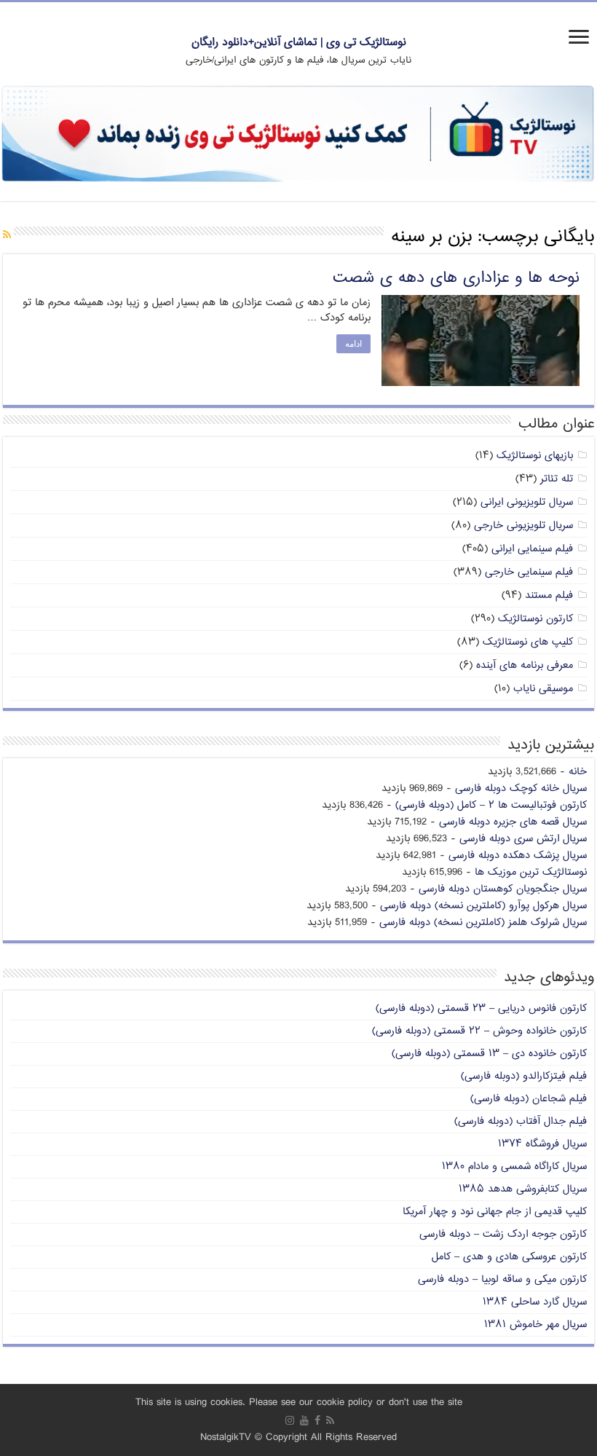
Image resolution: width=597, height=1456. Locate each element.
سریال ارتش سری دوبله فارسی (523, 839)
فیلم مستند (549, 595)
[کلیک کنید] (298, 135)
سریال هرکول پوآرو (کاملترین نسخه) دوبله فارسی (483, 906)
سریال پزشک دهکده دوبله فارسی (517, 855)
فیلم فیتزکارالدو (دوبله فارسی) (524, 1076)
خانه (578, 772)
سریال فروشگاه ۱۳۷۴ (542, 1144)
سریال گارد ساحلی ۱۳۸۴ (535, 1302)
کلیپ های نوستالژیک (528, 642)
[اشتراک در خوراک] (7, 235)
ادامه (353, 344)
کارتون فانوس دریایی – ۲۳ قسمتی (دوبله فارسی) (481, 1008)
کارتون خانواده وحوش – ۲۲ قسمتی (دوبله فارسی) (479, 1031)
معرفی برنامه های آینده (524, 665)
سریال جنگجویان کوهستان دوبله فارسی (503, 889)
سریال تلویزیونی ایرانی (527, 502)
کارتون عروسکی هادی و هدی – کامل (509, 1257)
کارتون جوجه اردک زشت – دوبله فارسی (503, 1234)
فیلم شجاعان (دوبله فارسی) (528, 1099)
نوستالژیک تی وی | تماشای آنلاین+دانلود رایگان (298, 42)
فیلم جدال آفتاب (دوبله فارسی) (520, 1121)
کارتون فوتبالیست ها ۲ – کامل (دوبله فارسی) (491, 805)
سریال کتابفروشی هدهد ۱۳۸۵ (523, 1189)
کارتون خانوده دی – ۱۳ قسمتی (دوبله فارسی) (489, 1053)
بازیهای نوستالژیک (535, 455)
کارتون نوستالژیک (535, 619)
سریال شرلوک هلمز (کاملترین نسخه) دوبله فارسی (483, 922)
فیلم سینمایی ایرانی (532, 549)
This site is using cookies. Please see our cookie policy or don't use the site (298, 1402)
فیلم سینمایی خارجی (529, 572)
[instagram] (290, 1420)
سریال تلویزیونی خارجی (523, 525)
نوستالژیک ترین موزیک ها (531, 872)
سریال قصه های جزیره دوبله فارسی (513, 822)
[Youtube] (304, 1420)
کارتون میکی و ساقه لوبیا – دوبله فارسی (502, 1279)
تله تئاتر (556, 479)
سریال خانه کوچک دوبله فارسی (521, 788)
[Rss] (330, 1420)
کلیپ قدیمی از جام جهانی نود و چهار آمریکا (495, 1212)
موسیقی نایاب (543, 689)
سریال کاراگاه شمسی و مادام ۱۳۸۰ (514, 1166)
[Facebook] (317, 1420)
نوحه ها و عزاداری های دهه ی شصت (456, 278)
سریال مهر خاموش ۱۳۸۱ (535, 1324)
